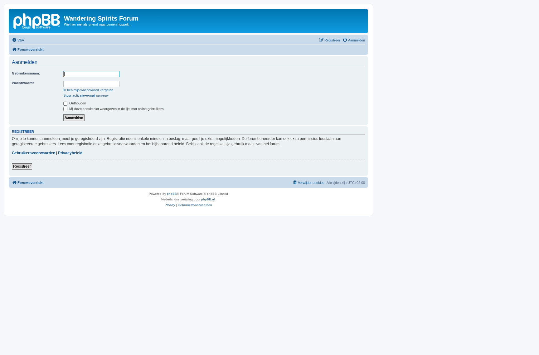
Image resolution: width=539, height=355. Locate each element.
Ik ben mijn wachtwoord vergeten (88, 90)
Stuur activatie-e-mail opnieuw (86, 95)
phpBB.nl (208, 199)
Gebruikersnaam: (26, 73)
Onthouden (77, 103)
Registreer (22, 166)
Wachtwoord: (23, 83)
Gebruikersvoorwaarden (33, 153)
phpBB (172, 193)
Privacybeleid (70, 153)
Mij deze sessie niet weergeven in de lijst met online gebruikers (116, 109)
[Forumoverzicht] (37, 20)
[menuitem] (18, 40)
